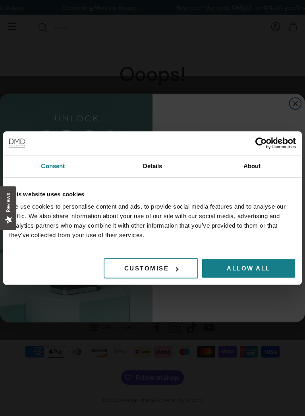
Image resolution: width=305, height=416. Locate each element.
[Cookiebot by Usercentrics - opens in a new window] (261, 143)
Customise (146, 268)
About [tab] (252, 166)
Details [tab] (152, 166)
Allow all (248, 268)
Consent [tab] (53, 166)
